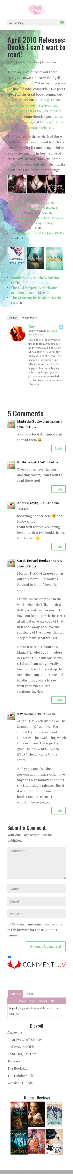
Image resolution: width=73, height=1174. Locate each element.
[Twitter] (61, 327)
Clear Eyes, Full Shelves (24, 1039)
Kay (13, 62)
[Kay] (17, 338)
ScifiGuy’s (15, 116)
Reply (58, 448)
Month (43, 1000)
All (53, 1000)
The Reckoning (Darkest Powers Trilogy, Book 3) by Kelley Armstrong (37, 223)
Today (22, 1000)
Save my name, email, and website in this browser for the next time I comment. (34, 930)
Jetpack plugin (17, 1008)
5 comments (48, 62)
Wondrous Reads (20, 1083)
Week (32, 1000)
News (36, 62)
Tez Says (13, 1061)
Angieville (14, 1032)
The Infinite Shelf (20, 1075)
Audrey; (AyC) (27, 503)
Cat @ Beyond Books (32, 560)
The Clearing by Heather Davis (36, 297)
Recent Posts (29, 317)
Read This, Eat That (22, 1054)
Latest (29, 993)
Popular (15, 993)
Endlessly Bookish (20, 1047)
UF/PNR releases (19, 122)
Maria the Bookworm (33, 421)
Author (13, 317)
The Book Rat (17, 1068)
